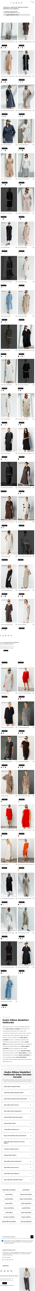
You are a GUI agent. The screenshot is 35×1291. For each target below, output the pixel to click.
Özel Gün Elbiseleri (26, 1221)
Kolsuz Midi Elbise (22, 624)
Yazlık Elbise (26, 1190)
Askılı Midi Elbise (4, 864)
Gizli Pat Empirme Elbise (7, 487)
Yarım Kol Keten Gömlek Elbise (25, 556)
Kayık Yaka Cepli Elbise (6, 384)
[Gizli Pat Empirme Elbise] (9, 474)
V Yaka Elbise (9, 1212)
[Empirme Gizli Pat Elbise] (26, 782)
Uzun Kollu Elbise (9, 1208)
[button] (6, 73)
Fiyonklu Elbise (21, 521)
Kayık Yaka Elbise (26, 1212)
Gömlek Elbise (9, 1199)
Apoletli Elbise (26, 1208)
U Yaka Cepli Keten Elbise (6, 590)
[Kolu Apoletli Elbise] (9, 234)
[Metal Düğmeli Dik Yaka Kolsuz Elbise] (26, 816)
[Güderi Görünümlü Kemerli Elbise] (26, 474)
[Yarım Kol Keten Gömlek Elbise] (26, 542)
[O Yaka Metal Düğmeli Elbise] (9, 816)
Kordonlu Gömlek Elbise (23, 179)
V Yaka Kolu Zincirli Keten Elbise (8, 41)
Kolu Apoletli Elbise (5, 247)
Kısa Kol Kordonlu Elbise (23, 932)
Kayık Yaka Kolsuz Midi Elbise (24, 453)
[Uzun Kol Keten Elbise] (9, 131)
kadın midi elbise (24, 1055)
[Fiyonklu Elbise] (26, 508)
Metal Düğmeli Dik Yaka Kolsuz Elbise (25, 830)
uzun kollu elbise (21, 1057)
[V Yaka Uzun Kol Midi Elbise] (26, 679)
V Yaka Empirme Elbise (6, 281)
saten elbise (22, 1053)
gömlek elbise (25, 1050)
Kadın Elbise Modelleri (9, 1190)
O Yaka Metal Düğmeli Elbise (7, 830)
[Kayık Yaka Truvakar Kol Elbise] (26, 850)
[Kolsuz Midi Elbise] (26, 611)
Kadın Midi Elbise (26, 1203)
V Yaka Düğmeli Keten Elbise (7, 898)
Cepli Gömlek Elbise (5, 316)
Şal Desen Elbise (4, 795)
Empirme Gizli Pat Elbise (24, 795)
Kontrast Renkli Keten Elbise (24, 76)
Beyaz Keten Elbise (26, 1194)
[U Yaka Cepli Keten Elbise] (9, 576)
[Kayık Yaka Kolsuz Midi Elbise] (26, 439)
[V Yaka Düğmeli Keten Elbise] (9, 885)
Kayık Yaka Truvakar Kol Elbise (25, 864)
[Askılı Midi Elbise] (9, 850)
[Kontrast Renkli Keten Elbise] (26, 62)
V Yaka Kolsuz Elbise (5, 556)
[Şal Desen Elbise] (9, 782)
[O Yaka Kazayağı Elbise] (26, 713)
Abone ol (32, 1236)
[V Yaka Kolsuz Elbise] (9, 542)
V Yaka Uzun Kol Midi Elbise (24, 693)
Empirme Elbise (26, 1217)
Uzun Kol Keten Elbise (6, 144)
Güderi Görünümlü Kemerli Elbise (25, 487)
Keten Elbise (9, 1194)
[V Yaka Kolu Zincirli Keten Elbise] (9, 28)
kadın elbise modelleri (13, 1029)
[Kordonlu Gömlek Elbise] (26, 165)
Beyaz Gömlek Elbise (26, 1199)
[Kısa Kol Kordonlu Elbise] (26, 919)
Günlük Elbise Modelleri (9, 1221)
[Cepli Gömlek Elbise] (9, 302)
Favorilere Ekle (16, 42)
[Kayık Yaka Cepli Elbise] (9, 371)
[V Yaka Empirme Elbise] (9, 268)
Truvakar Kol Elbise (9, 1217)
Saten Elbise (9, 1203)
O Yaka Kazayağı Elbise (23, 727)
